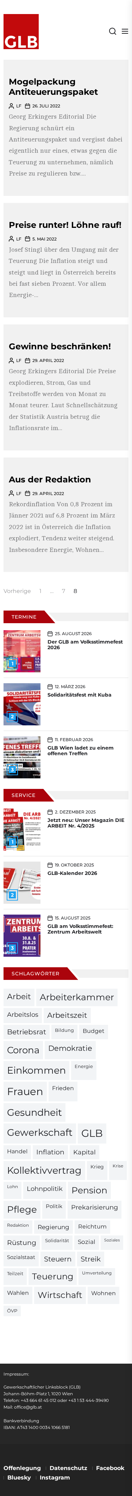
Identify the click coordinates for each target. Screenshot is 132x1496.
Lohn (12, 1186)
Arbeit (19, 996)
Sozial (86, 1241)
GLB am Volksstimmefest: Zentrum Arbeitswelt (80, 929)
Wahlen (18, 1293)
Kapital (84, 1152)
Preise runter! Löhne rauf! (65, 225)
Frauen (25, 1091)
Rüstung (21, 1242)
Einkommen (36, 1070)
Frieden (63, 1088)
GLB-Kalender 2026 (72, 873)
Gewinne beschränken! (60, 346)
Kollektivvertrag (44, 1170)
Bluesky (19, 1477)
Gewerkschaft (40, 1132)
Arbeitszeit (67, 1015)
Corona (23, 1050)
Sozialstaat (21, 1257)
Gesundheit (34, 1112)
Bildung (64, 1030)
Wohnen (103, 1293)
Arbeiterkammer (77, 997)
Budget (94, 1031)
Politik (54, 1206)
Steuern (58, 1259)
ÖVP (12, 1310)
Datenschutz (68, 1468)
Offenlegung (22, 1468)
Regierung (53, 1227)
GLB (92, 1133)
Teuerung (52, 1276)
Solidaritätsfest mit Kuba (80, 695)
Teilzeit (15, 1273)
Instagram (55, 1477)
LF (18, 105)
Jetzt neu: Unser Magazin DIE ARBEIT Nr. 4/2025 (86, 823)
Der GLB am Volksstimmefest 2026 (85, 645)
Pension (89, 1190)
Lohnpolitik (45, 1189)
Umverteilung (97, 1273)
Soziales (112, 1240)
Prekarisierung (94, 1207)
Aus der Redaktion (50, 479)
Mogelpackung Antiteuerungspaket (53, 87)
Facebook (110, 1468)
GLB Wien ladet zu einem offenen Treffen (81, 751)
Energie (84, 1066)
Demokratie (70, 1048)
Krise (118, 1166)
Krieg (97, 1166)
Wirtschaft (60, 1295)
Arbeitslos (22, 1014)
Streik (91, 1259)
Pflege (22, 1209)
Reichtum (92, 1226)
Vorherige (17, 591)
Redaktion (18, 1225)
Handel (17, 1151)
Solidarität (57, 1240)
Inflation (50, 1152)
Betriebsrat (26, 1032)
